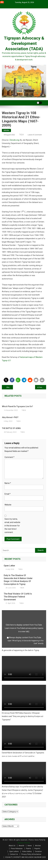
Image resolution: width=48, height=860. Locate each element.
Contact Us (14, 854)
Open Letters (14, 851)
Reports (37, 848)
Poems (28, 848)
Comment (9, 457)
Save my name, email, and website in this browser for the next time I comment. (12, 525)
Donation (38, 851)
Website (8, 505)
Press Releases (17, 848)
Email (8, 494)
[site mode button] (39, 102)
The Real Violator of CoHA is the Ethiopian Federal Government (18, 596)
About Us (12, 846)
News (30, 846)
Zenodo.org (14, 140)
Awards (21, 846)
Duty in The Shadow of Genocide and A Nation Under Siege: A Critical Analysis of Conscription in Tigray (18, 579)
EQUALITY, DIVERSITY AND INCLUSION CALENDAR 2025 (25, 857)
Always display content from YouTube (25, 637)
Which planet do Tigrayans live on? (17, 406)
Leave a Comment (35, 135)
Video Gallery (27, 851)
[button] (6, 380)
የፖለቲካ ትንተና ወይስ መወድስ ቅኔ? (41, 387)
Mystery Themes (24, 843)
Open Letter (9, 565)
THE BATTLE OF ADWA (11, 428)
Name (8, 483)
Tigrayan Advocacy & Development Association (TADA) (24, 43)
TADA (21, 135)
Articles (6, 130)
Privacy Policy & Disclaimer (31, 854)
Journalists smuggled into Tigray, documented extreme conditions (9, 387)
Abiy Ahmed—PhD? (10, 417)
